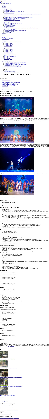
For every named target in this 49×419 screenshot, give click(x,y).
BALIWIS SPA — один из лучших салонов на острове (13, 41)
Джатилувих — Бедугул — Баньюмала (10, 15)
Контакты (4, 35)
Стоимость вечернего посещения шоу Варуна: (9, 89)
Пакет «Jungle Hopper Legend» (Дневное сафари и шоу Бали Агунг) (15, 64)
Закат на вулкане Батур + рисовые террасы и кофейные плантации (15, 18)
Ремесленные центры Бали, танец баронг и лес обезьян (13, 23)
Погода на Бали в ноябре (8, 52)
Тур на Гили (6, 57)
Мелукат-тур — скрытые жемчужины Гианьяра (12, 20)
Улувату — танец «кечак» (8, 27)
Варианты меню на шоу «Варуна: (7, 81)
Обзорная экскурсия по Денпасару (10, 24)
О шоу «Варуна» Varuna (6, 80)
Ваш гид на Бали (3, 0)
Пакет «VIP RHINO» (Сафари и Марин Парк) (11, 63)
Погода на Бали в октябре (8, 51)
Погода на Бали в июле (8, 48)
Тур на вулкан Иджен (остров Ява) (10, 56)
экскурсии (32, 347)
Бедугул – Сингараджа (8, 8)
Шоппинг (4, 33)
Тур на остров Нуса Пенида (8, 59)
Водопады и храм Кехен (8, 10)
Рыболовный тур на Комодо (8, 38)
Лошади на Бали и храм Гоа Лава (9, 19)
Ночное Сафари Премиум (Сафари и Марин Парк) (12, 66)
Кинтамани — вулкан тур (8, 16)
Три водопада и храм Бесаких (9, 26)
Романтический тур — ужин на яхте (10, 54)
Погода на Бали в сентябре (8, 50)
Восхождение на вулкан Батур (9, 13)
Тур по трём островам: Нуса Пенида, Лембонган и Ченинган (14, 60)
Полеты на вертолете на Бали (9, 31)
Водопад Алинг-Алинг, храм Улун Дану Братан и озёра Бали (14, 11)
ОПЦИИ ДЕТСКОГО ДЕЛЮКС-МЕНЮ (9, 85)
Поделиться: (2, 76)
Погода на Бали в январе (8, 43)
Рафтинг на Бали (7, 22)
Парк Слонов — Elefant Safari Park (9, 25)
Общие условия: (5, 86)
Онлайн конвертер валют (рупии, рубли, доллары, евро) (9, 418)
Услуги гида (4, 6)
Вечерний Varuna (5, 88)
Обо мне (3, 5)
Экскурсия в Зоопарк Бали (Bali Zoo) (10, 29)
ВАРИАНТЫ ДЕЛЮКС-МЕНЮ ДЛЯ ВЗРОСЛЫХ (10, 84)
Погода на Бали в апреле (8, 46)
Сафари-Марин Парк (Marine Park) (8, 61)
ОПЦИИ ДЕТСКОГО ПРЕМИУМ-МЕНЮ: (9, 83)
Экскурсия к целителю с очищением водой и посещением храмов (15, 30)
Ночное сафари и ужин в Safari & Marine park (11, 65)
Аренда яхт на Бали (7, 32)
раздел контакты (11, 346)
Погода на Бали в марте (8, 45)
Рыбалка (3, 37)
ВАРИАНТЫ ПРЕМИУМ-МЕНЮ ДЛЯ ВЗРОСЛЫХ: (11, 82)
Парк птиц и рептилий (8, 21)
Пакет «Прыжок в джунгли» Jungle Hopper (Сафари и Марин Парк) (15, 62)
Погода (3, 42)
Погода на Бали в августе (8, 49)
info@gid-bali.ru (4, 401)
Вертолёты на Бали (5, 39)
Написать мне (2, 2)
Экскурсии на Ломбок (6, 67)
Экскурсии (4, 7)
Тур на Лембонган (7, 58)
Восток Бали (6, 12)
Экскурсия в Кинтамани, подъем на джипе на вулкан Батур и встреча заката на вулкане (18, 17)
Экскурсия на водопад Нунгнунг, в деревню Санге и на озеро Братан (15, 28)
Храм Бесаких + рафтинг (8, 9)
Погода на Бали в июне (8, 47)
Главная (5, 70)
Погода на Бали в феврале (8, 44)
